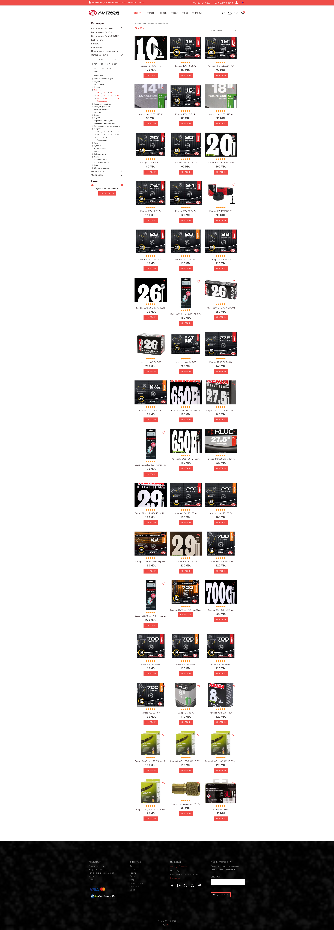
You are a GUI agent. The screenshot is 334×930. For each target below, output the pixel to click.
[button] (163, 39)
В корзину (150, 75)
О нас (185, 12)
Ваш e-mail (215, 877)
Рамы (96, 143)
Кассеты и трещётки (102, 104)
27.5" (96, 68)
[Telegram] (199, 885)
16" (115, 59)
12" (102, 59)
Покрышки (98, 129)
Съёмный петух (100, 154)
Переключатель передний (104, 123)
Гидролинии (99, 84)
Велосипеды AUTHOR (102, 28)
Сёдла (96, 157)
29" (110, 68)
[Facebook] (172, 885)
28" (103, 68)
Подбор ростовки (136, 883)
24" (109, 64)
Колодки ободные (101, 110)
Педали (97, 118)
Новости (162, 12)
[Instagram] (179, 885)
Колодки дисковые (102, 107)
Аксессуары (99, 76)
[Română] (243, 2)
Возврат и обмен (95, 869)
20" (102, 64)
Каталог (136, 12)
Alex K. (168, 925)
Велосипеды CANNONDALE (105, 36)
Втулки (97, 82)
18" (95, 64)
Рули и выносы (100, 149)
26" (115, 64)
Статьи (132, 869)
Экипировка (97, 175)
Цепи (96, 165)
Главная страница (141, 23)
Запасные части (99, 55)
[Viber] (192, 885)
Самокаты (96, 47)
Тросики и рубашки (101, 162)
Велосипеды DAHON (101, 32)
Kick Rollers (97, 40)
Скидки (150, 12)
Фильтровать (107, 193)
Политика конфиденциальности (102, 873)
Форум (91, 880)
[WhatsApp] (185, 885)
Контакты (197, 12)
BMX (96, 72)
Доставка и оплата (96, 866)
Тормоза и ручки (100, 160)
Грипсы (97, 87)
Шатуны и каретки (101, 168)
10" (95, 59)
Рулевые (97, 146)
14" (109, 59)
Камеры (97, 90)
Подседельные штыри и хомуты (107, 126)
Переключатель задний (103, 121)
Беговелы (96, 43)
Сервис (174, 12)
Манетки (97, 112)
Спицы (96, 151)
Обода (96, 115)
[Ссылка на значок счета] (236, 2)
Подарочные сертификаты (104, 51)
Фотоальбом (134, 886)
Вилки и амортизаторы (103, 79)
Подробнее (185, 615)
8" (116, 68)
